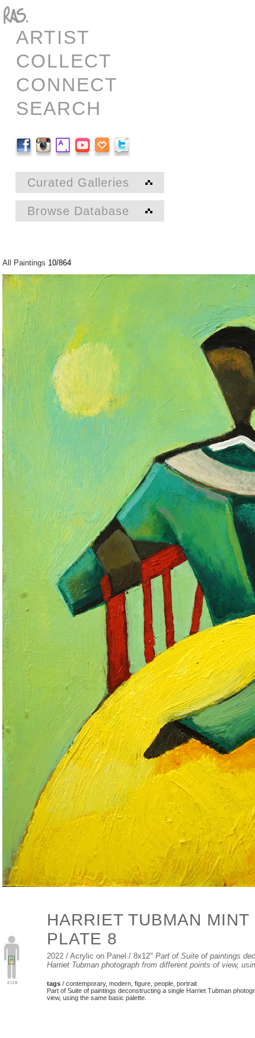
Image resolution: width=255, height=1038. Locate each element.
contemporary (86, 983)
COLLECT (64, 61)
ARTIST (53, 37)
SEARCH (58, 108)
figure (143, 983)
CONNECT (67, 84)
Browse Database (80, 210)
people (163, 983)
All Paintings (24, 262)
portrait (187, 983)
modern (120, 983)
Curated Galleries (80, 182)
